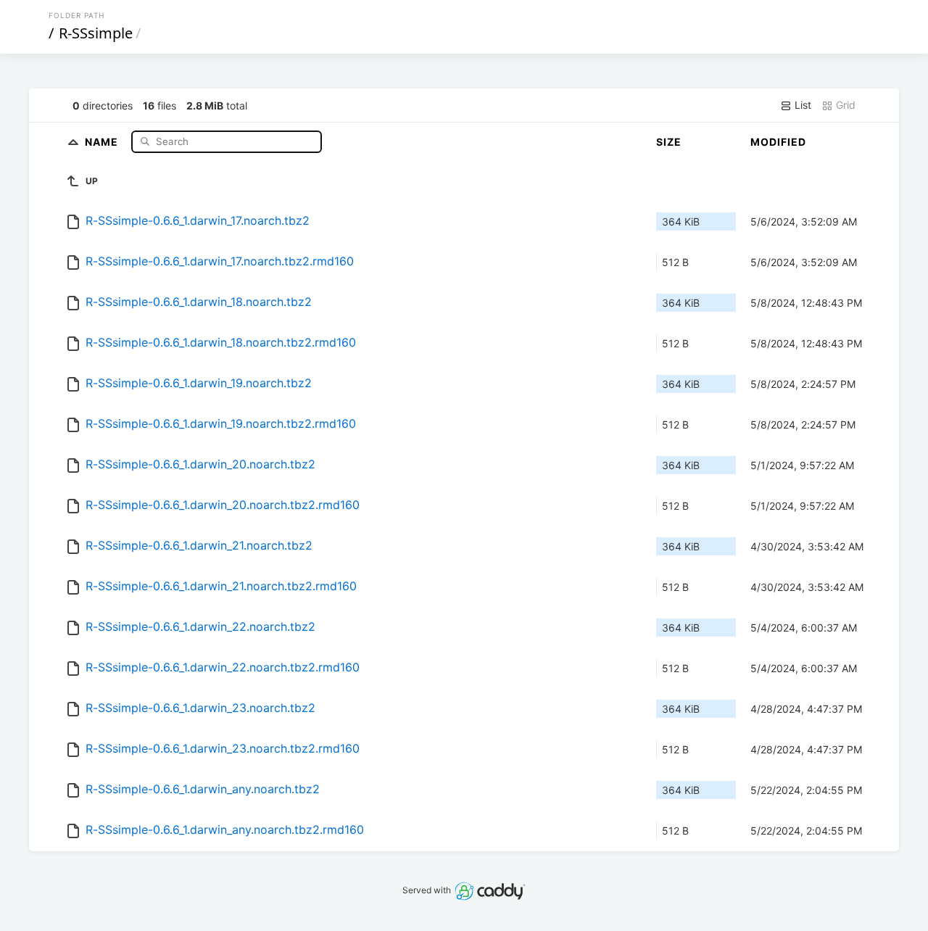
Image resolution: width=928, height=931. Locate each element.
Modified (778, 142)
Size (669, 142)
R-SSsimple (96, 33)
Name (103, 141)
